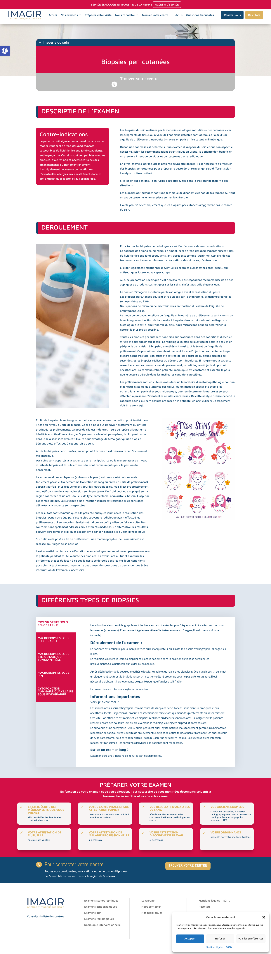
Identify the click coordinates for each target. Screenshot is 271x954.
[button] (5, 51)
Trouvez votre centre (155, 15)
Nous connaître (125, 15)
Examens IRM (92, 912)
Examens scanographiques (101, 900)
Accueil (53, 15)
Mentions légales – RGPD (219, 947)
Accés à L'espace (167, 4)
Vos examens (69, 15)
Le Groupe (147, 900)
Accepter (190, 938)
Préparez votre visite (98, 15)
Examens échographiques (100, 906)
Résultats (254, 15)
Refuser (220, 938)
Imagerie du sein (56, 42)
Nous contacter (151, 906)
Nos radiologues (151, 912)
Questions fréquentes (200, 15)
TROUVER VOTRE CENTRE (188, 865)
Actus (179, 15)
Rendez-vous (232, 15)
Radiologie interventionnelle (102, 924)
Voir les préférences (250, 938)
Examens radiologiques (99, 918)
